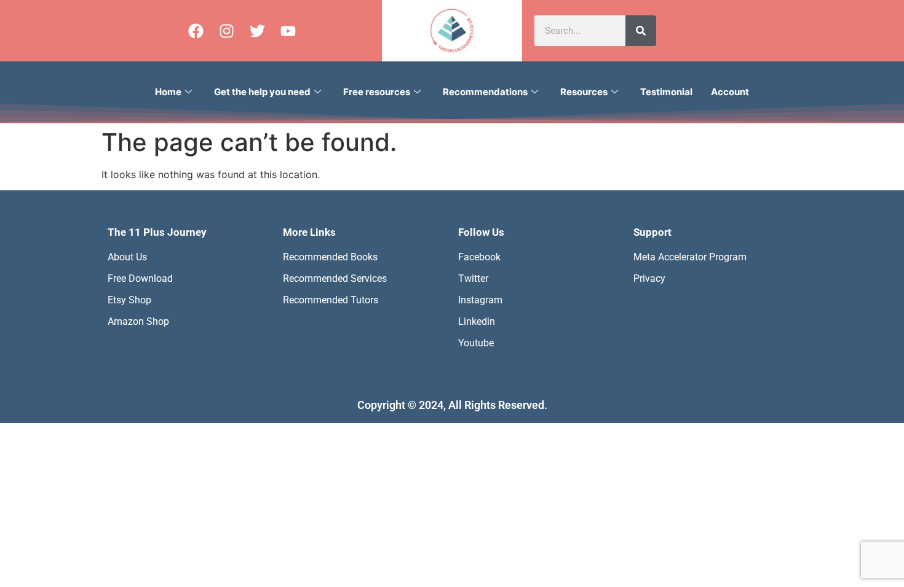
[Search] (640, 30)
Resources (584, 92)
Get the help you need (262, 92)
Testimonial (666, 92)
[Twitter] (257, 30)
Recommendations (485, 92)
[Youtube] (287, 30)
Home (168, 92)
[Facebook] (195, 30)
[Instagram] (226, 30)
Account (730, 92)
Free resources (376, 92)
